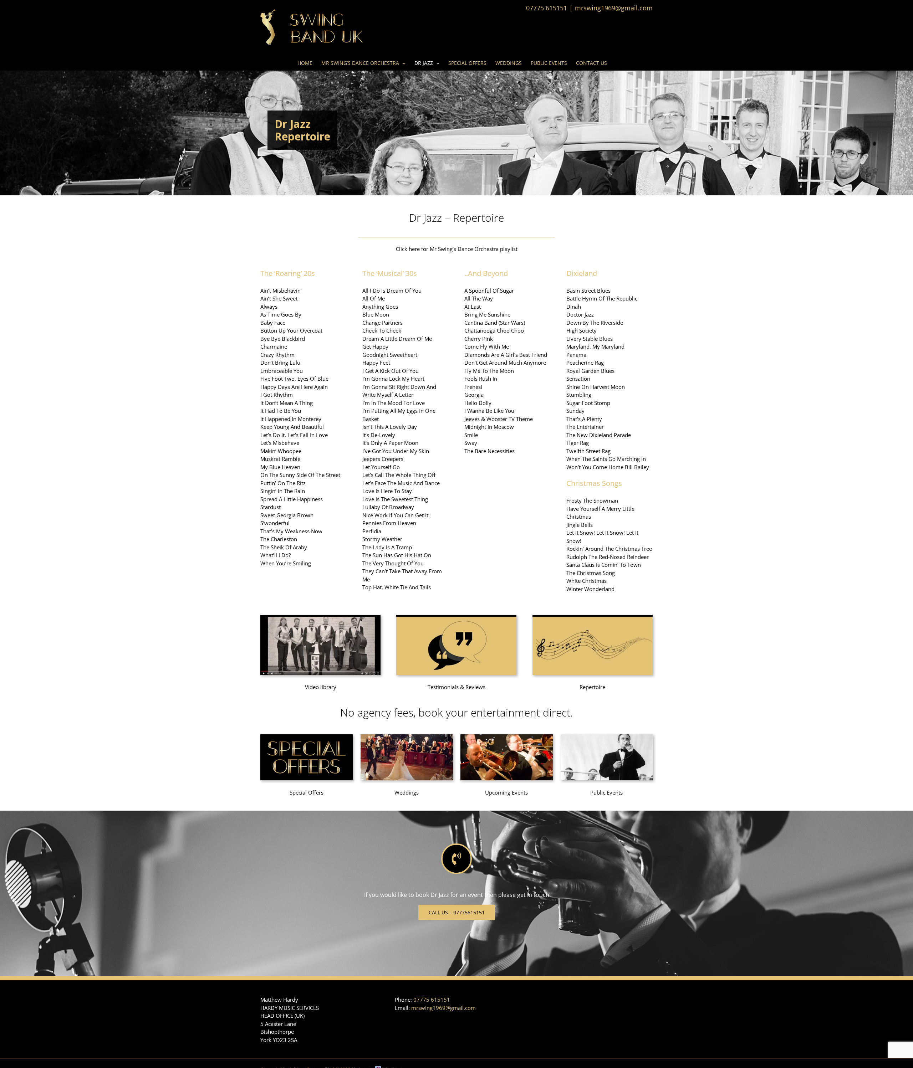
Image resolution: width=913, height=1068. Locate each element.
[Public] (607, 736)
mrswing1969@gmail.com (614, 8)
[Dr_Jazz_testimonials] (456, 617)
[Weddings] (407, 736)
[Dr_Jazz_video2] (320, 617)
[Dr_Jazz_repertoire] (592, 617)
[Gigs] (506, 736)
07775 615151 (431, 999)
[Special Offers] (306, 736)
